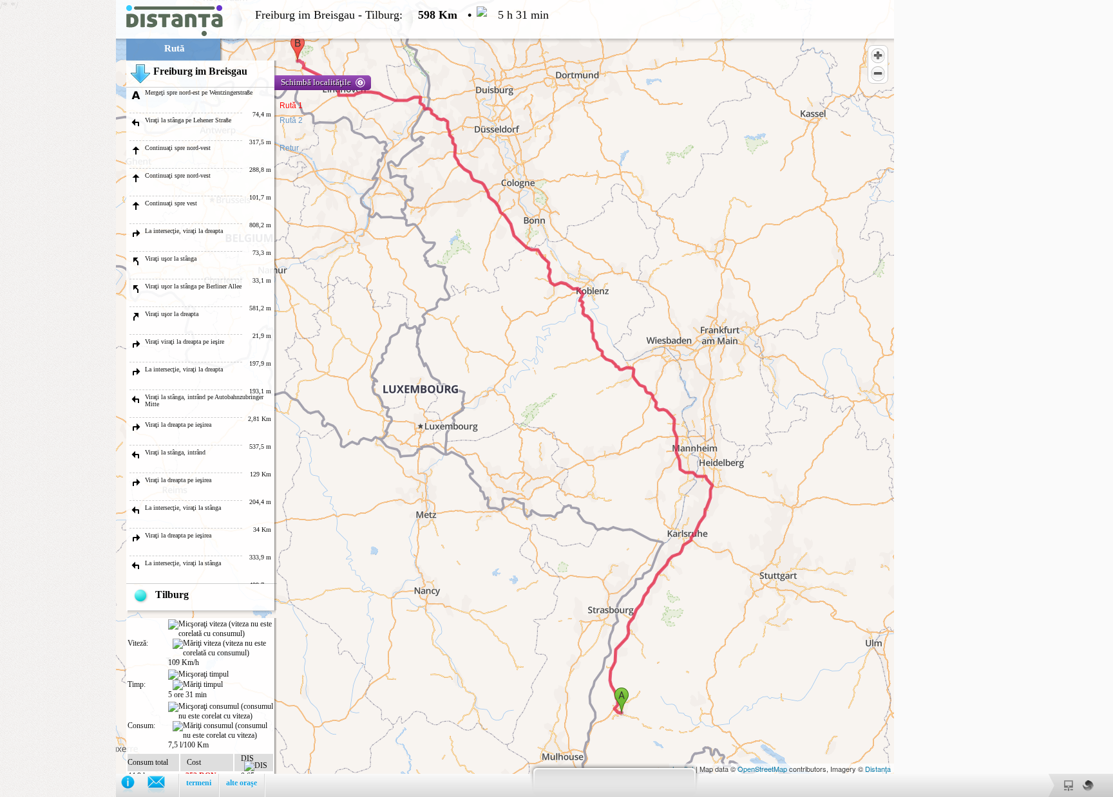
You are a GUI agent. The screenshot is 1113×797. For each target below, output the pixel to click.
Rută (174, 48)
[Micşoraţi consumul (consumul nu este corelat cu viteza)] (220, 711)
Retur (289, 148)
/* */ (274, 398)
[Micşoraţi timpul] (198, 675)
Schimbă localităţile (316, 82)
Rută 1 (291, 105)
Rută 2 (291, 120)
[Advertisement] (58, 193)
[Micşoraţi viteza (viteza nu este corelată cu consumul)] (220, 629)
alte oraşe (241, 782)
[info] (134, 785)
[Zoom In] (878, 55)
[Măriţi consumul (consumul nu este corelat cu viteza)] (223, 730)
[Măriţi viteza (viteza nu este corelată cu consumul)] (223, 648)
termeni (198, 782)
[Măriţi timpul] (198, 685)
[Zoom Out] (878, 73)
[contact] (162, 785)
